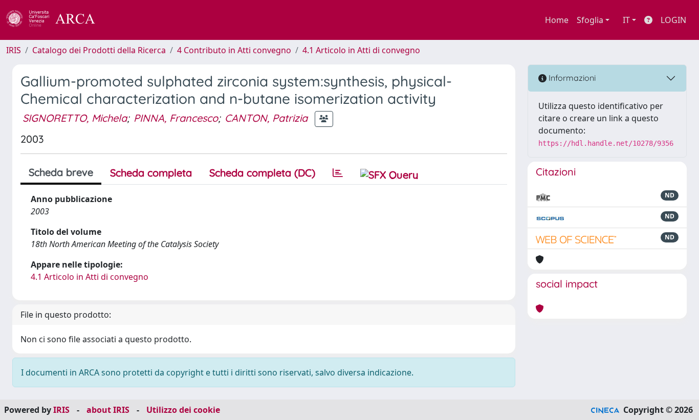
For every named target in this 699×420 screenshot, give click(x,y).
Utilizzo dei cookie (183, 409)
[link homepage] (56, 20)
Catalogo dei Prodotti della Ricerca (99, 50)
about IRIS (107, 409)
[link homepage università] (123, 20)
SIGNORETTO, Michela (75, 118)
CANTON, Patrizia (266, 118)
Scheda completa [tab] (151, 172)
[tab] (338, 173)
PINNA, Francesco (176, 118)
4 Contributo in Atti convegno (234, 50)
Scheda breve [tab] (61, 172)
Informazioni (571, 78)
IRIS (13, 50)
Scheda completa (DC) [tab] (262, 172)
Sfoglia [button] (590, 20)
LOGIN (673, 20)
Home (557, 20)
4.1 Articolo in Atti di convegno (361, 50)
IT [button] (626, 20)
